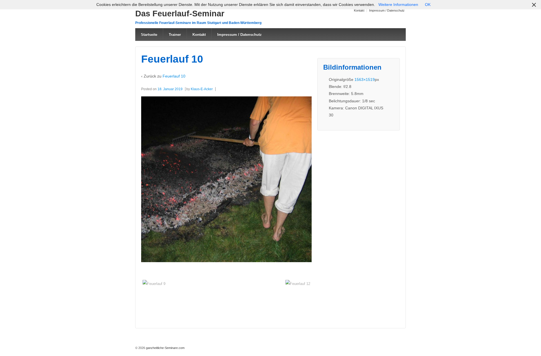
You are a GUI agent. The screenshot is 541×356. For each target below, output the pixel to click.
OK (428, 4)
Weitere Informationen (398, 4)
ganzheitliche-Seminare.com (165, 348)
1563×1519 (364, 79)
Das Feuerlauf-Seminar (179, 13)
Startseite (149, 34)
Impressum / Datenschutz (387, 10)
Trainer (175, 34)
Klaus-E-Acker (202, 89)
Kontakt (359, 10)
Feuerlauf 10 (174, 76)
